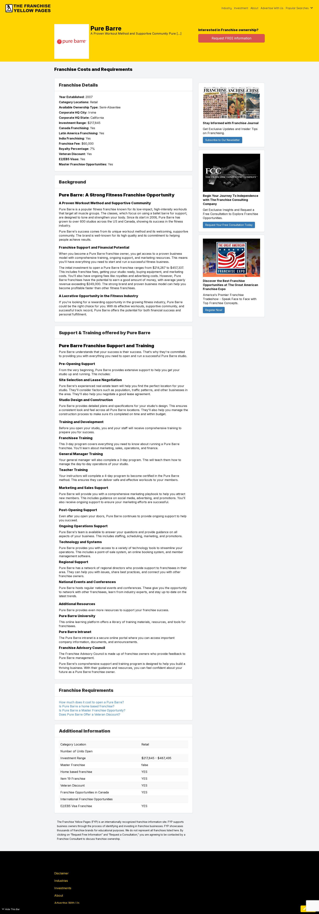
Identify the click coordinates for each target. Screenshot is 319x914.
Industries (61, 881)
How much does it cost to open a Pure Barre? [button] (91, 702)
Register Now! (213, 310)
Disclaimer (61, 873)
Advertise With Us (272, 8)
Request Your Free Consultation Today (229, 224)
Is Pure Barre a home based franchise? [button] (86, 706)
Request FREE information (231, 38)
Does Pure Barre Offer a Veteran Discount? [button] (89, 714)
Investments (62, 888)
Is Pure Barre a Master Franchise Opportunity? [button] (92, 710)
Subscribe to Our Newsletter (222, 140)
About (254, 8)
